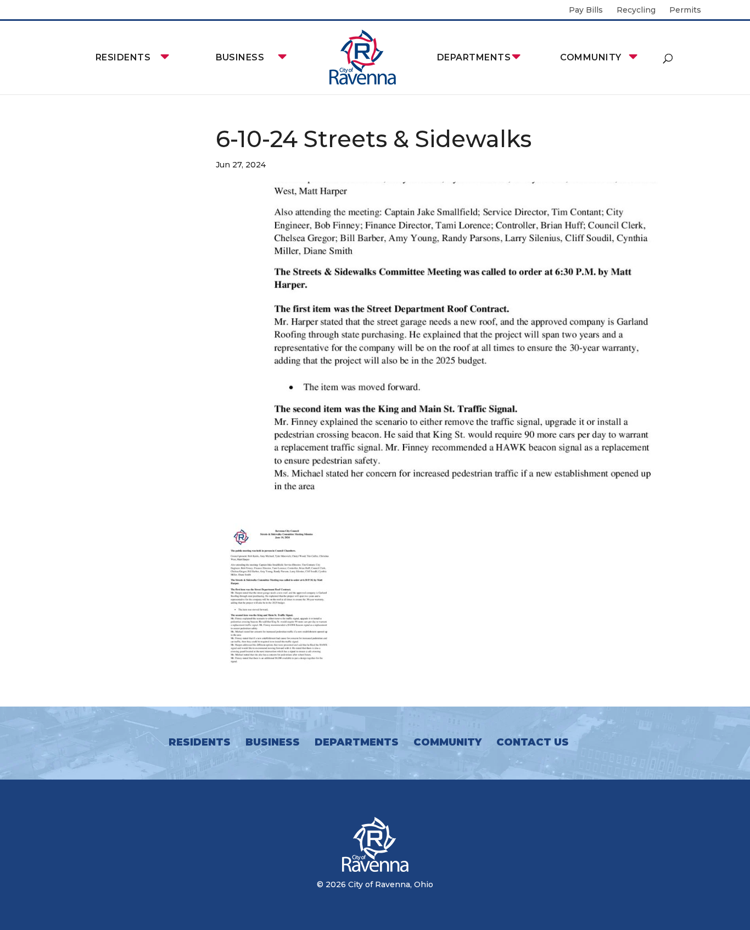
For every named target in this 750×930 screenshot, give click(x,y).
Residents (123, 57)
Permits (685, 10)
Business (240, 57)
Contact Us (532, 742)
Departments (474, 57)
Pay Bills (586, 10)
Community (590, 57)
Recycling (636, 10)
